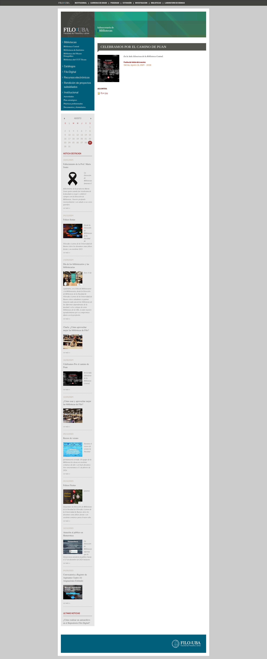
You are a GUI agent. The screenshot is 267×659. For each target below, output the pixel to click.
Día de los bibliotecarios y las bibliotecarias (76, 266)
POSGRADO (114, 3)
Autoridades (69, 96)
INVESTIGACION (141, 3)
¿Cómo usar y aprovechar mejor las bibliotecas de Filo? (77, 403)
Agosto (77, 118)
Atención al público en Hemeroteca (73, 534)
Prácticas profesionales (73, 103)
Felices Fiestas (69, 485)
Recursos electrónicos (76, 77)
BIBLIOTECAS (156, 3)
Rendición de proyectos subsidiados (77, 85)
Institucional (71, 92)
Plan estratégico (70, 100)
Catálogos (69, 66)
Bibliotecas (70, 42)
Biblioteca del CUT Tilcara (75, 59)
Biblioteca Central (71, 46)
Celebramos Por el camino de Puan (76, 366)
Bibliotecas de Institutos (74, 50)
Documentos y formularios (75, 107)
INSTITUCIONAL (81, 3)
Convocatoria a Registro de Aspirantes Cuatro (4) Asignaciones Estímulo (75, 577)
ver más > (66, 208)
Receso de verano (70, 438)
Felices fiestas (69, 219)
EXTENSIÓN (127, 3)
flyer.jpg (104, 92)
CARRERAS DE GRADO (98, 3)
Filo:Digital (70, 72)
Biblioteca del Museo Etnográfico (73, 54)
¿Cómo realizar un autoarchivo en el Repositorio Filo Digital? (76, 621)
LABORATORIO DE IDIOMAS (175, 3)
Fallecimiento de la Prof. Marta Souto (77, 166)
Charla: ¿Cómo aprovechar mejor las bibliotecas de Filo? (76, 329)
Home (66, 3)
